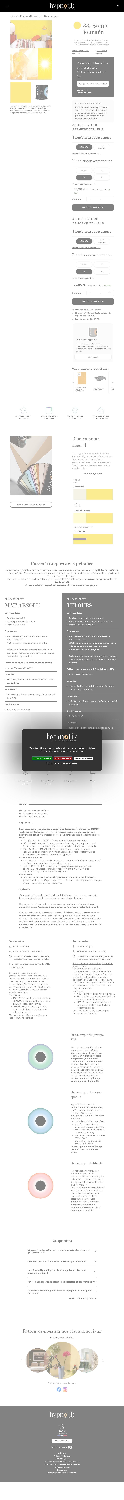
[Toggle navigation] (6, 6)
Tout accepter (42, 758)
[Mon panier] (117, 6)
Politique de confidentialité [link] (62, 764)
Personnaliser (83, 758)
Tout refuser (63, 758)
